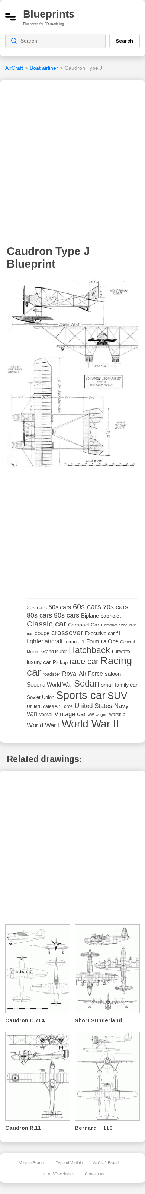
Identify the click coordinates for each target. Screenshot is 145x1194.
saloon (113, 674)
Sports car (81, 695)
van (32, 714)
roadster (51, 674)
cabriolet (111, 616)
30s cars (37, 607)
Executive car (100, 633)
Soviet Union (40, 697)
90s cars (66, 615)
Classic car (46, 623)
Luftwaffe (121, 651)
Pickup (60, 662)
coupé (42, 633)
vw (91, 714)
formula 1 (74, 641)
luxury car (39, 662)
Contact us (94, 1174)
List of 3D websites (58, 1174)
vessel (45, 714)
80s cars (39, 615)
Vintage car (70, 714)
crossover (67, 633)
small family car (119, 685)
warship (117, 714)
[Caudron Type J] (72, 375)
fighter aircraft (44, 641)
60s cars (87, 607)
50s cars (60, 607)
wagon (101, 714)
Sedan (86, 683)
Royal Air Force (82, 673)
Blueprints (49, 14)
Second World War (49, 685)
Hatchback (89, 650)
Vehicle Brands (32, 1162)
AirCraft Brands (107, 1162)
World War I (43, 725)
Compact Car (83, 625)
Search (124, 41)
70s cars (115, 607)
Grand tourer (54, 651)
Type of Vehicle (69, 1162)
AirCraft (14, 68)
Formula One (102, 641)
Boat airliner (44, 68)
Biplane (90, 615)
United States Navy (102, 705)
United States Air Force (50, 706)
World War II (90, 724)
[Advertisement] (72, 164)
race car (84, 661)
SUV (117, 695)
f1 (118, 633)
